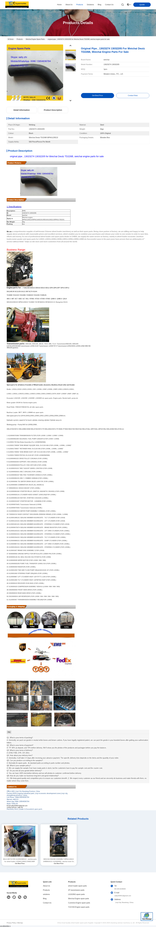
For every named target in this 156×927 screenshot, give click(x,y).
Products (20, 39)
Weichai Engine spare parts (35, 39)
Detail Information (21, 110)
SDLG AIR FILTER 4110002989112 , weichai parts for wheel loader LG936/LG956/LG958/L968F (20, 860)
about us (68, 5)
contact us (109, 5)
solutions (90, 5)
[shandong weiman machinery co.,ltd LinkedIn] (9, 897)
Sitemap (20, 923)
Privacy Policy (11, 923)
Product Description (53, 110)
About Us (46, 886)
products (79, 5)
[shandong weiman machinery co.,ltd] (17, 4)
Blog (44, 898)
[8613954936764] (14, 897)
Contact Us (47, 903)
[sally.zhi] (25, 897)
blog (99, 5)
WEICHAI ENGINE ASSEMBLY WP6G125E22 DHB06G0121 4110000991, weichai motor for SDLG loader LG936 (58, 860)
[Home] (18, 886)
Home (59, 5)
